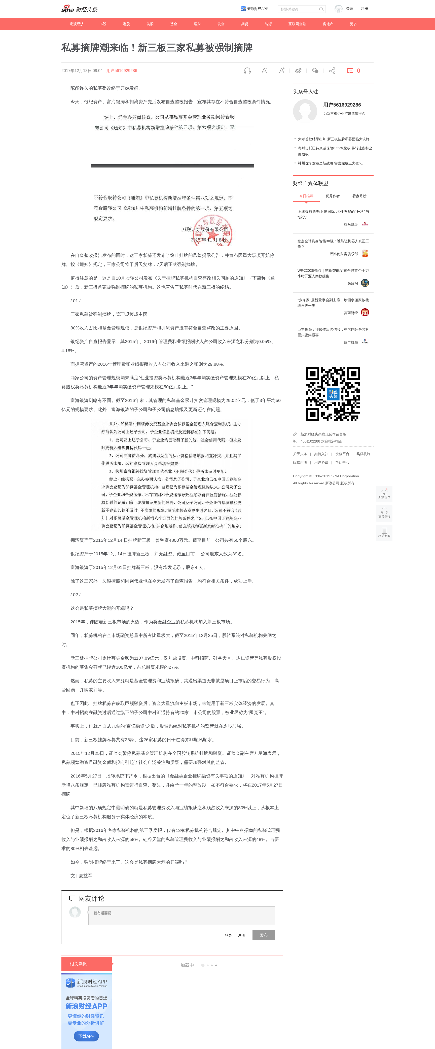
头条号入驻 (305, 91)
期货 (244, 24)
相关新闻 (78, 963)
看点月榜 (359, 196)
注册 (364, 9)
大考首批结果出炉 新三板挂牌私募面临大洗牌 (334, 139)
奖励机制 (363, 454)
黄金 (221, 24)
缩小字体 (264, 71)
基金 (173, 24)
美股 (150, 24)
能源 (268, 24)
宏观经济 (77, 24)
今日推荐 (306, 196)
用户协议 (321, 462)
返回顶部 (384, 555)
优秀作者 (333, 196)
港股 (126, 24)
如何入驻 (321, 454)
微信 (315, 71)
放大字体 (281, 71)
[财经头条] (79, 8)
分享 (331, 71)
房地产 (328, 24)
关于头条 (300, 454)
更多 (353, 24)
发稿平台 (342, 454)
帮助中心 (342, 462)
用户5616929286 (121, 71)
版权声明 (300, 462)
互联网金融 (297, 24)
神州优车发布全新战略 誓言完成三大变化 (330, 163)
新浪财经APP (257, 9)
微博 (298, 71)
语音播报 (247, 71)
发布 (264, 935)
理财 (197, 24)
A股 (103, 24)
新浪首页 (384, 497)
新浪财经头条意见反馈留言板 (323, 434)
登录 (228, 935)
